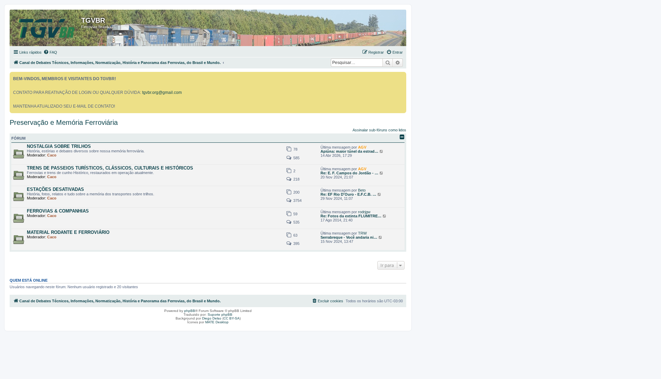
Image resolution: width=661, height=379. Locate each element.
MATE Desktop (217, 322)
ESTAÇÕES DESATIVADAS (55, 189)
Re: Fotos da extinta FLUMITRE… (351, 216)
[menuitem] (50, 52)
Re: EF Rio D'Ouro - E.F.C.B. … (348, 194)
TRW (362, 233)
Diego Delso (211, 318)
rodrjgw (364, 212)
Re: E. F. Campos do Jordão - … (349, 173)
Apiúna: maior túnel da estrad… (349, 151)
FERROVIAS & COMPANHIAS (58, 211)
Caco (51, 155)
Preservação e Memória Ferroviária (64, 122)
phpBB (189, 311)
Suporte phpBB (220, 314)
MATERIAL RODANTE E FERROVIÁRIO (68, 232)
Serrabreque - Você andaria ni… (349, 237)
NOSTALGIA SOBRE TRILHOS (59, 146)
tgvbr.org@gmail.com (162, 92)
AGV (362, 147)
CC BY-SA (231, 318)
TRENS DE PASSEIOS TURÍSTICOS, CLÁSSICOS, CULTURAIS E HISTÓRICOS (110, 168)
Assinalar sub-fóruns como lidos (379, 130)
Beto (362, 190)
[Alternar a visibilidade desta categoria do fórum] (402, 137)
